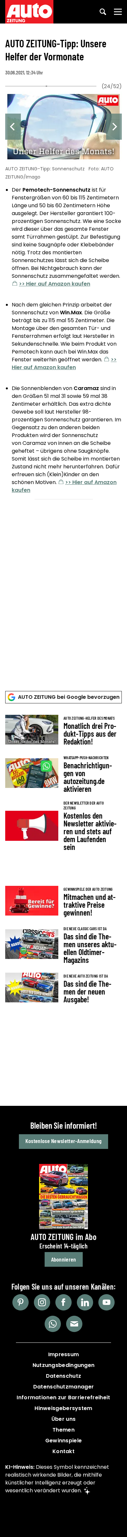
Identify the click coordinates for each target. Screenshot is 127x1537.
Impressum (63, 1354)
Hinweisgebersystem (63, 1408)
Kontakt (63, 1451)
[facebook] (63, 1302)
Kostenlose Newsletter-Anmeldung (63, 1140)
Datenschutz (63, 1376)
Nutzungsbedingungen (64, 1365)
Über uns (63, 1419)
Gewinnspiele (63, 1440)
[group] (63, 293)
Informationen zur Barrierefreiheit (63, 1397)
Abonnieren (63, 1259)
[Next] (114, 127)
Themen (63, 1430)
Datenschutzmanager (63, 1386)
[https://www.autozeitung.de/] (29, 12)
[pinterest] (20, 1302)
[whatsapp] (53, 1324)
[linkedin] (85, 1302)
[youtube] (106, 1302)
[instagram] (42, 1302)
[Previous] (13, 127)
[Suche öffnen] (103, 11)
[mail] (74, 1324)
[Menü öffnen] (118, 12)
